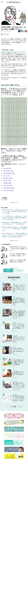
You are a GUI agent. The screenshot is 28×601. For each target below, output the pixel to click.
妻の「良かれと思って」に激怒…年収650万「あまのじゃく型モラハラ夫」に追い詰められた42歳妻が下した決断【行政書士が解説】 (15, 235)
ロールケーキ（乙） (8, 170)
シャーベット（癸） (8, 190)
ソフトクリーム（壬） (9, 188)
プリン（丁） (6, 175)
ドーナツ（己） (7, 180)
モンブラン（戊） (8, 178)
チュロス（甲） (7, 168)
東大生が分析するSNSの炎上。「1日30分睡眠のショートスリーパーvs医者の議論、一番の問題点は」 (15, 229)
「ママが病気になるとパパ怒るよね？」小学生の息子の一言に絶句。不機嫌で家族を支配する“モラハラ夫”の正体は (15, 218)
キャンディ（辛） (8, 185)
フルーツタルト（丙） (9, 173)
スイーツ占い (6, 34)
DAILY (8, 270)
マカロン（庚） (7, 183)
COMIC (19, 270)
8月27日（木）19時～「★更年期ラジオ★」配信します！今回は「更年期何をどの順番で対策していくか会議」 (15, 211)
